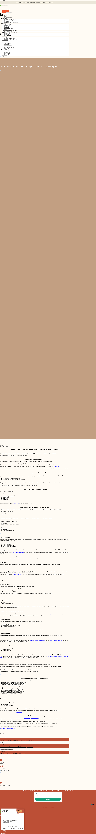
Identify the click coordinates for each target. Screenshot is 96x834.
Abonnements (7, 31)
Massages (6, 25)
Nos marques (7, 34)
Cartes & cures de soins (8, 20)
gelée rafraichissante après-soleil (56, 640)
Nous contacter (7, 35)
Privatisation (4, 830)
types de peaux (16, 503)
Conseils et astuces (6, 62)
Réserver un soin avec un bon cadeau (10, 30)
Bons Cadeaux (5, 40)
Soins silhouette (7, 9)
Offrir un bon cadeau (8, 21)
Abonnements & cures (6, 30)
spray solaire (32, 640)
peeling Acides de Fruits (17, 574)
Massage (3, 751)
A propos (4, 32)
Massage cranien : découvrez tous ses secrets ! (12, 753)
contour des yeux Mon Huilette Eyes (54, 614)
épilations (6, 29)
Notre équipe (7, 33)
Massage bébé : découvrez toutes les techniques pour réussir (16, 747)
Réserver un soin (5, 11)
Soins (3, 23)
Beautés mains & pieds (8, 12)
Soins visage (6, 15)
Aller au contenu (2, 0)
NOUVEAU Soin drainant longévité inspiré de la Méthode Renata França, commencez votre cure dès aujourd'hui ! (34, 2)
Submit (48, 799)
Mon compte (4, 36)
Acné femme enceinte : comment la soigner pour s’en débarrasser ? (18, 740)
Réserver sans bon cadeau (10, 19)
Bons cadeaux (4, 832)
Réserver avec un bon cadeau (10, 20)
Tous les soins (7, 24)
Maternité (6, 16)
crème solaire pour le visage (40, 640)
